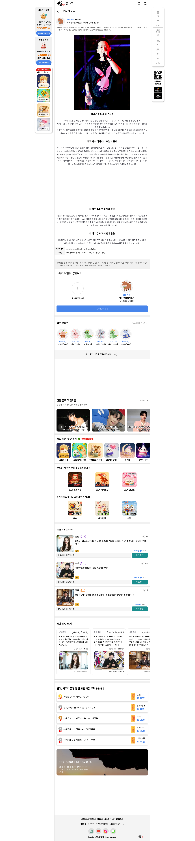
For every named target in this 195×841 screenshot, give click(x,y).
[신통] (60, 3)
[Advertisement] (102, 186)
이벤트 (139, 3)
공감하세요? (80, 649)
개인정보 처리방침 (102, 824)
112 (146, 563)
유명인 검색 (145, 3)
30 (147, 536)
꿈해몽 (106, 819)
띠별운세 (100, 819)
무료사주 (93, 819)
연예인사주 (119, 819)
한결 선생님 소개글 (80, 671)
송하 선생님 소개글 (115, 671)
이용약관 (91, 824)
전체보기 (143, 400)
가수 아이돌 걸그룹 (139, 323)
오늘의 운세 (85, 819)
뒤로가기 (58, 11)
